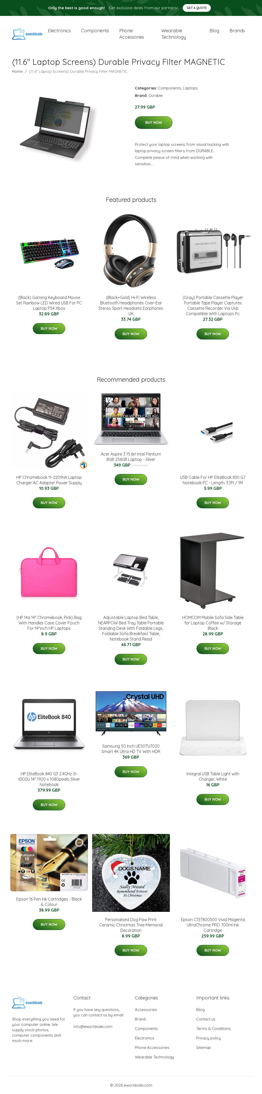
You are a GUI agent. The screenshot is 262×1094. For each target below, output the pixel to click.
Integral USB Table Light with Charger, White (213, 776)
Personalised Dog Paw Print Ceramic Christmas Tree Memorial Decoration (131, 925)
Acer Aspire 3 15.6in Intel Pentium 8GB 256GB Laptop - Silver (131, 456)
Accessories (146, 1009)
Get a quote (197, 8)
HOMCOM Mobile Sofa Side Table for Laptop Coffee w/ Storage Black (213, 623)
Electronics (59, 31)
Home (17, 71)
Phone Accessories (152, 1047)
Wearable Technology (154, 1057)
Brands (237, 31)
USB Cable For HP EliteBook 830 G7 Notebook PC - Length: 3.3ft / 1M (212, 480)
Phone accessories (131, 34)
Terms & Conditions (213, 1028)
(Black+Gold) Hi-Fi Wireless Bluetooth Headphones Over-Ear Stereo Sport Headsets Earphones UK (131, 305)
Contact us (205, 1019)
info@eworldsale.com (92, 1026)
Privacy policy (208, 1038)
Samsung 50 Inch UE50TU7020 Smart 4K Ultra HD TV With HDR (131, 749)
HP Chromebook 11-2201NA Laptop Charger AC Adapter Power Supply (49, 480)
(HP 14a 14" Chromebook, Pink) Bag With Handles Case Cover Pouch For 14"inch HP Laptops (49, 623)
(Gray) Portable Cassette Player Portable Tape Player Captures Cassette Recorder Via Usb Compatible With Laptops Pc (213, 305)
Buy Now (153, 122)
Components (95, 31)
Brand (140, 1019)
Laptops (190, 88)
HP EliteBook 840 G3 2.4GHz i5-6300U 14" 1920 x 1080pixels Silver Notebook (49, 779)
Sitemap (203, 1047)
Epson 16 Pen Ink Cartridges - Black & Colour (49, 901)
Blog (214, 31)
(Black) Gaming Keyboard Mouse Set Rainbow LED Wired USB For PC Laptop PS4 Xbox (49, 303)
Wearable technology (173, 34)
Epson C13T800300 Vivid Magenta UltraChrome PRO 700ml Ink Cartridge (213, 925)
